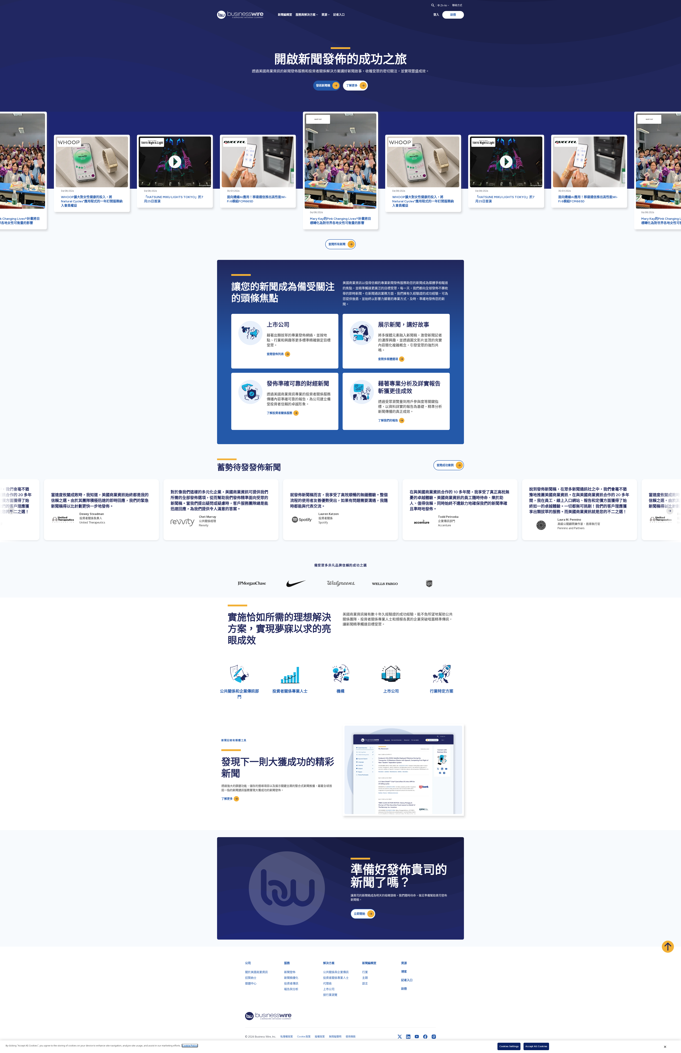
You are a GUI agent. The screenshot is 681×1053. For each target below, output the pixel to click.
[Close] (665, 1046)
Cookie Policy (190, 1045)
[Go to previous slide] (11, 510)
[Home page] (240, 15)
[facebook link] (425, 1037)
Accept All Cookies (536, 1046)
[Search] (432, 5)
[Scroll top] (668, 947)
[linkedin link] (408, 1037)
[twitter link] (400, 1037)
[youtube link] (417, 1036)
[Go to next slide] (669, 510)
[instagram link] (434, 1037)
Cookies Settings (509, 1046)
